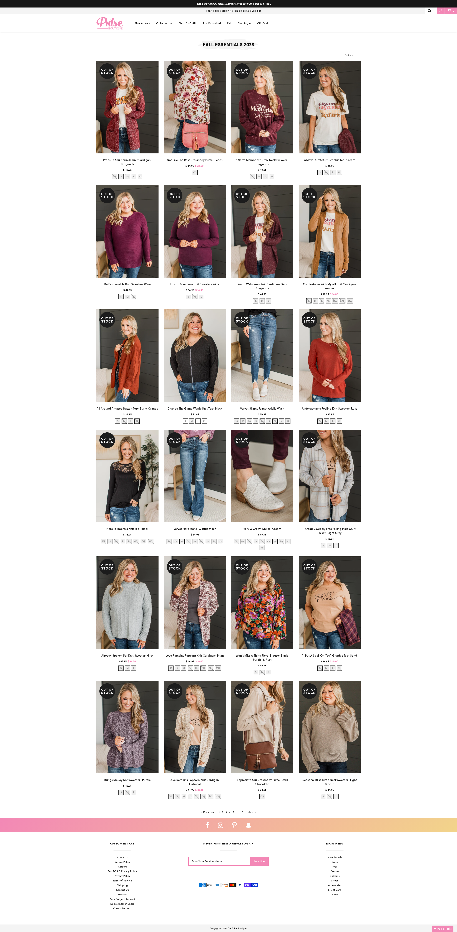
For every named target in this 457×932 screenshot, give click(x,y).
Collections (163, 23)
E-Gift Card (334, 890)
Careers (122, 866)
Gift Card (262, 23)
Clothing (243, 23)
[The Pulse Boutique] (109, 23)
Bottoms (335, 876)
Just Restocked (212, 23)
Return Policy (122, 862)
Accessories (334, 885)
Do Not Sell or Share (122, 904)
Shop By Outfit (188, 23)
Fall (229, 23)
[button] (442, 929)
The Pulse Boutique (237, 928)
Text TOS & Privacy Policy (122, 871)
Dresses (334, 871)
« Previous (207, 812)
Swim (335, 862)
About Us (122, 857)
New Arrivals (142, 23)
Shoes (334, 880)
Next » (252, 812)
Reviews (122, 894)
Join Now (259, 861)
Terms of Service (122, 880)
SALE (335, 894)
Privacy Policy (122, 876)
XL (204, 421)
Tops (334, 866)
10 (242, 812)
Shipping (122, 885)
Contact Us (122, 890)
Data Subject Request (122, 899)
